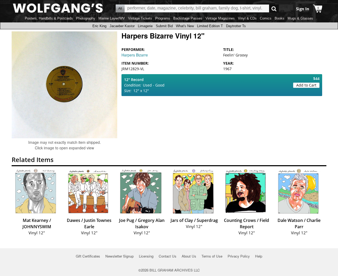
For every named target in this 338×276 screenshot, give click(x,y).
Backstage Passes (187, 18)
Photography (85, 18)
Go (274, 8)
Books (279, 18)
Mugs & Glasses (300, 18)
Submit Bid (164, 26)
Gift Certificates (88, 256)
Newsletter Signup (119, 256)
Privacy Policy (239, 256)
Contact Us (167, 256)
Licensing (146, 256)
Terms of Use (211, 256)
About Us (189, 256)
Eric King (99, 26)
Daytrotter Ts (236, 26)
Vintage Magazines (220, 18)
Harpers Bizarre (134, 55)
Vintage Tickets (140, 18)
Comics (265, 18)
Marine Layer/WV (111, 18)
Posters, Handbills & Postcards (49, 18)
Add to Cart (306, 85)
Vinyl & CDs (247, 18)
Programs (162, 18)
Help (258, 256)
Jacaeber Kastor (122, 26)
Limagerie (145, 26)
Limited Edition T (210, 26)
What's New (185, 26)
